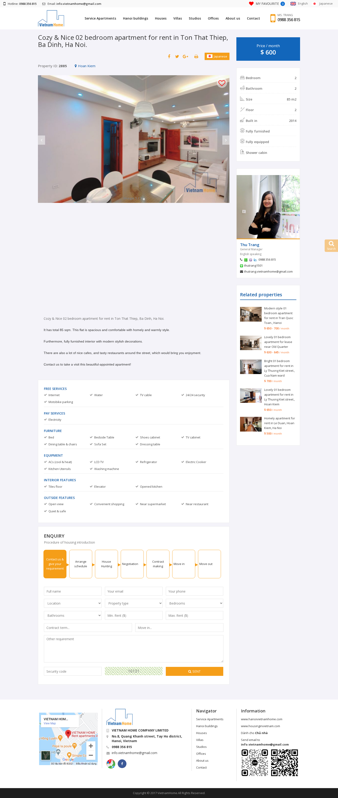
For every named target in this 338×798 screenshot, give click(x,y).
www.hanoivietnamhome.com (261, 719)
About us (233, 18)
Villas (177, 18)
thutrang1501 (253, 265)
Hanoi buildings (135, 18)
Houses (160, 18)
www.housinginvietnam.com (260, 726)
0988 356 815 (289, 19)
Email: (74, 4)
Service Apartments (100, 18)
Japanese (220, 56)
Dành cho (254, 733)
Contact (253, 18)
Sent (196, 671)
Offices (213, 18)
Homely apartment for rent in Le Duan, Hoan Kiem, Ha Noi (279, 423)
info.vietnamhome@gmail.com (134, 753)
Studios (195, 18)
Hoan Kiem (86, 65)
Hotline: (22, 4)
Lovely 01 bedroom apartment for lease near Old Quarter (278, 342)
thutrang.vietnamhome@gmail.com (268, 271)
